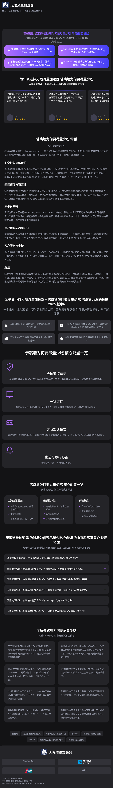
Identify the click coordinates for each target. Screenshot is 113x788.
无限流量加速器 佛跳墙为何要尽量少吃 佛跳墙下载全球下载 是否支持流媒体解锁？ (47, 589)
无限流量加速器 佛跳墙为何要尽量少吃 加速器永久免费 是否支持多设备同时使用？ (47, 579)
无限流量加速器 (15, 11)
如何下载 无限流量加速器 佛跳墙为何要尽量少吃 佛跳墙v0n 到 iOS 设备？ (43, 558)
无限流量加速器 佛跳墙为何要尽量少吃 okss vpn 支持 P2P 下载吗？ (40, 600)
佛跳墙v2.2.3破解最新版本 (51, 740)
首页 (4, 11)
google (75, 733)
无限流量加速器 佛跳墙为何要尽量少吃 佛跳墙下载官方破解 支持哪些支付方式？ (46, 610)
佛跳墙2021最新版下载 (56, 733)
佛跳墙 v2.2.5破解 (76, 740)
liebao (32, 739)
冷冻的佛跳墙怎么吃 (32, 733)
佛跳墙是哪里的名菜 (92, 733)
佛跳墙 (15, 733)
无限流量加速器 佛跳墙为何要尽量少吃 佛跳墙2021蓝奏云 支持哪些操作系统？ (45, 568)
